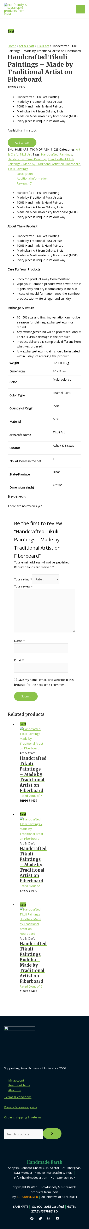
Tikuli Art (43, 46)
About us (14, 1090)
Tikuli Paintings (18, 169)
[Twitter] (40, 1218)
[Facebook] (32, 1218)
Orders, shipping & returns (22, 1117)
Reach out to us (19, 1085)
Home (12, 46)
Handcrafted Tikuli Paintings (27, 159)
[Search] (52, 1133)
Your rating (23, 579)
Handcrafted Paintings (56, 154)
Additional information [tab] (32, 178)
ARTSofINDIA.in (27, 1197)
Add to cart (22, 143)
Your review (23, 586)
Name (19, 641)
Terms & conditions (17, 1097)
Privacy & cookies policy (20, 1107)
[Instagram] (49, 1218)
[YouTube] (57, 1218)
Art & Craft (26, 46)
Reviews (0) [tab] (24, 183)
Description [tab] (25, 173)
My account (16, 1080)
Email (19, 660)
